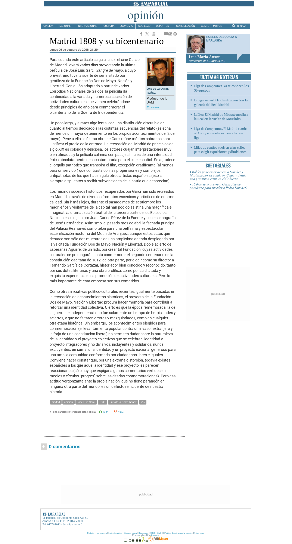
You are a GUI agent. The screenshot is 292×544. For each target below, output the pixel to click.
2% (143, 402)
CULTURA (108, 26)
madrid (56, 402)
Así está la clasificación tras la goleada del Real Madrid (221, 102)
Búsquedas (143, 533)
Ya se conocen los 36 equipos (221, 88)
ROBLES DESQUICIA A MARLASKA (221, 38)
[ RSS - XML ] (156, 533)
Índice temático (115, 533)
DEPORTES (162, 26)
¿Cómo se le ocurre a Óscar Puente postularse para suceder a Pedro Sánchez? (219, 186)
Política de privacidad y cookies (178, 533)
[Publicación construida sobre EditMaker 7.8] (158, 541)
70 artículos (153, 107)
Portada (90, 533)
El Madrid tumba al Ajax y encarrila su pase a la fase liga (221, 133)
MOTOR (217, 26)
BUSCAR (241, 26)
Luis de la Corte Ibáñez (123, 402)
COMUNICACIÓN (185, 26)
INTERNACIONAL (87, 26)
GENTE (205, 26)
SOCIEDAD (144, 26)
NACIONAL (65, 26)
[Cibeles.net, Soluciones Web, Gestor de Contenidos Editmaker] (136, 541)
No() (120, 411)
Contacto (155, 535)
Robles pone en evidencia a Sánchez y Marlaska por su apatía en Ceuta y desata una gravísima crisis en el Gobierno (218, 175)
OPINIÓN (48, 26)
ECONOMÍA (126, 26)
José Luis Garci (86, 402)
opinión (68, 402)
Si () (106, 411)
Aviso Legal (199, 533)
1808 (102, 402)
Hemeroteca (101, 533)
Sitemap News (130, 533)
